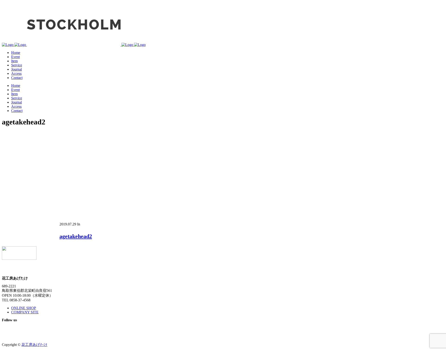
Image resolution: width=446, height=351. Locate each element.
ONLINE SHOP (23, 308)
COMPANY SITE (25, 312)
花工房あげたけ (34, 345)
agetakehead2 (75, 236)
